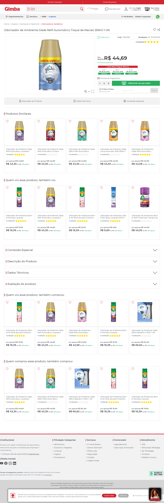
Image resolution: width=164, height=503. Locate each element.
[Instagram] (10, 463)
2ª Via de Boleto (94, 444)
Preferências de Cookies (143, 496)
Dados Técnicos (83, 101)
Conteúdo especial (135, 101)
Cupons (52, 17)
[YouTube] (1, 463)
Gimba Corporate (55, 2)
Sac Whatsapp (148, 451)
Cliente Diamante (94, 448)
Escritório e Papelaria (63, 448)
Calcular (154, 90)
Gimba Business (109, 2)
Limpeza (14, 24)
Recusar (123, 496)
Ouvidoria (146, 454)
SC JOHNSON (154, 37)
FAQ (143, 444)
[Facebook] (5, 463)
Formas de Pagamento (110, 78)
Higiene (57, 454)
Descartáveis (59, 457)
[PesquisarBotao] (82, 9)
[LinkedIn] (14, 463)
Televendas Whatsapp (151, 448)
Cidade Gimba (93, 460)
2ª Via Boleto (127, 17)
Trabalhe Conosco (149, 457)
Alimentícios (59, 444)
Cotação (90, 457)
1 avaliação (140, 42)
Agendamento (121, 444)
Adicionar (104, 73)
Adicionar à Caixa (136, 83)
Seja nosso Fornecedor (124, 448)
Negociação (92, 454)
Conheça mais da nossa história (20, 454)
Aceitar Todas (109, 496)
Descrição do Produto (32, 101)
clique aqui (48, 475)
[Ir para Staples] (93, 9)
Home (6, 24)
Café (44, 17)
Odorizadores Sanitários (52, 24)
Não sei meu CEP (104, 91)
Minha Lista (92, 451)
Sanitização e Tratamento (30, 24)
